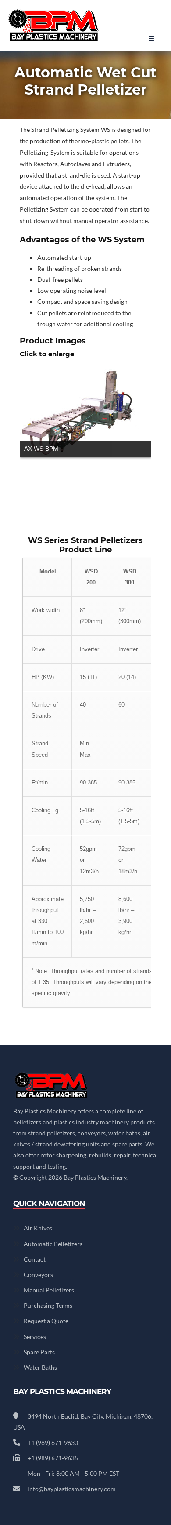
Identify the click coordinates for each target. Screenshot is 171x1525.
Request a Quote (46, 1320)
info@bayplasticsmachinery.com (72, 1488)
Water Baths (40, 1367)
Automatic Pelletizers (53, 1244)
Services (35, 1336)
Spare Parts (39, 1352)
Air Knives (38, 1228)
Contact (35, 1259)
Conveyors (38, 1274)
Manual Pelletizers (49, 1290)
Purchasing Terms (48, 1305)
